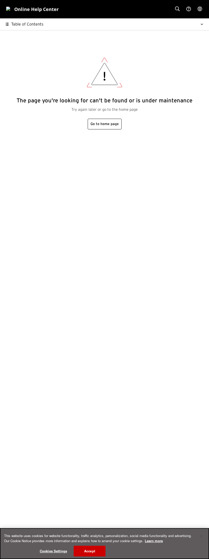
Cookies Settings (53, 551)
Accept (89, 551)
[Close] (200, 536)
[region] (104, 543)
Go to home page (104, 124)
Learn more (154, 540)
